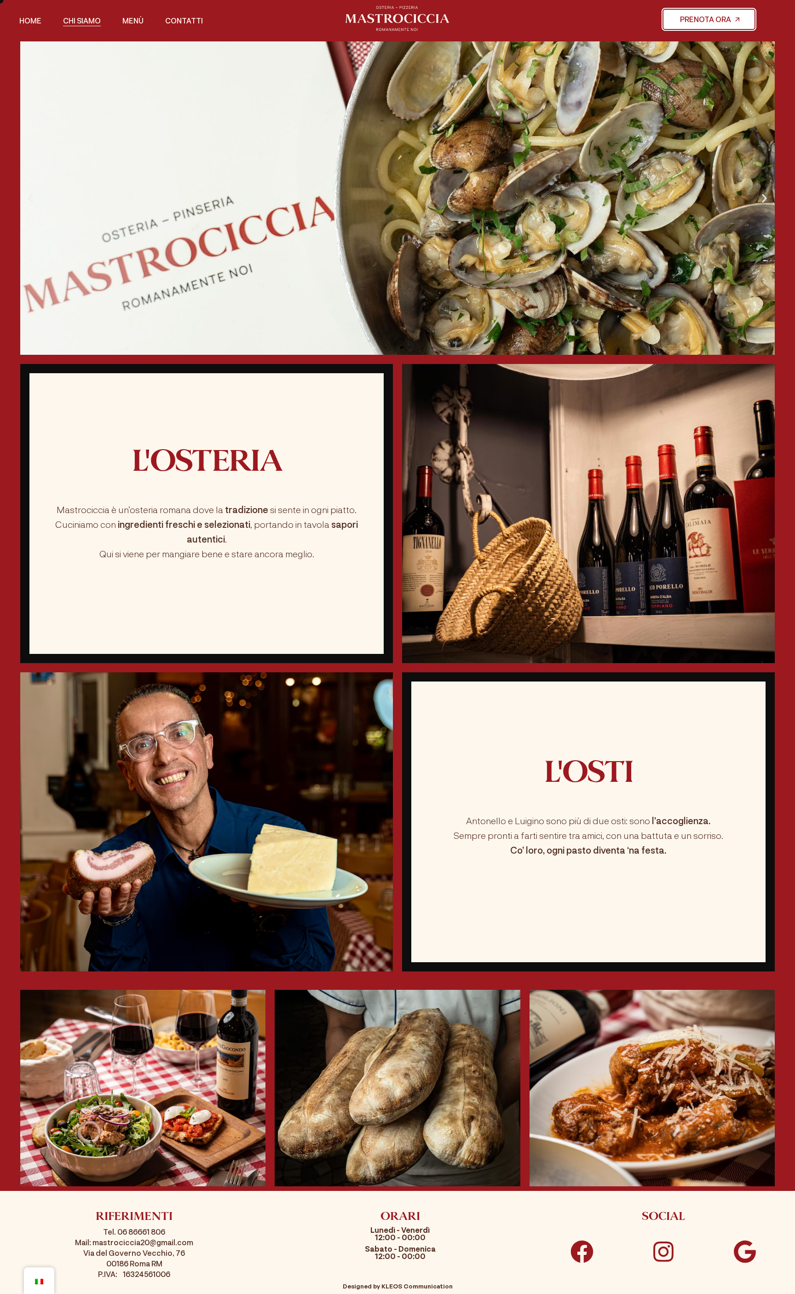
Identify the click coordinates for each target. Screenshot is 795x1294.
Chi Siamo (82, 20)
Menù (133, 20)
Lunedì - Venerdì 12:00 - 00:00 (400, 1233)
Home (30, 20)
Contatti (184, 20)
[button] (30, 198)
